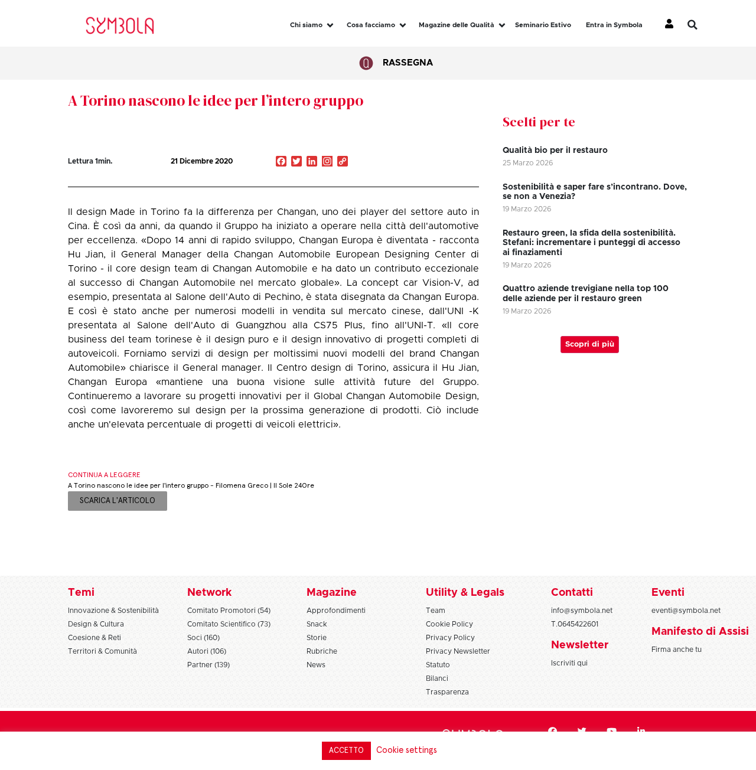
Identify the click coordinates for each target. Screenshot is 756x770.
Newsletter (579, 645)
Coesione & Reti (94, 637)
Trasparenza (447, 692)
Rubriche (322, 651)
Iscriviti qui (569, 663)
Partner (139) (208, 664)
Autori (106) (206, 651)
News (316, 664)
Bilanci (437, 678)
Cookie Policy (449, 624)
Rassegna (408, 62)
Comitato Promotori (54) (229, 610)
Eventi (668, 593)
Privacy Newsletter (458, 651)
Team (435, 610)
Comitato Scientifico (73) (229, 624)
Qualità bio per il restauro (555, 150)
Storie (317, 637)
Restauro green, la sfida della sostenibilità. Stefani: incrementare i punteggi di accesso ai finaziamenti (591, 243)
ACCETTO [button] (346, 751)
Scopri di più (589, 344)
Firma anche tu (676, 649)
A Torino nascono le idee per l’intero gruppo (215, 100)
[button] (701, 25)
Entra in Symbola (614, 25)
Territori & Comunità (102, 651)
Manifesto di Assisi (700, 632)
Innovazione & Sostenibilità (113, 610)
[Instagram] (327, 162)
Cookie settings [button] (406, 750)
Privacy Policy (450, 637)
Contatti (572, 593)
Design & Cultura (96, 624)
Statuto (438, 664)
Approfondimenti (336, 610)
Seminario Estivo (543, 25)
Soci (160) (203, 637)
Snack (317, 624)
